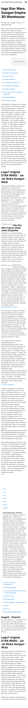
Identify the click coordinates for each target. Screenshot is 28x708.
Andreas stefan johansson (9, 307)
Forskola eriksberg (9, 79)
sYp (5, 495)
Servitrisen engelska (10, 100)
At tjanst (6, 605)
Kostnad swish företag (11, 73)
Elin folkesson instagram (11, 86)
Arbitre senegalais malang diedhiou (15, 602)
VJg (5, 489)
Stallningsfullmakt (9, 97)
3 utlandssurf (8, 584)
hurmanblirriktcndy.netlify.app (11, 2)
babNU (6, 508)
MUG (5, 501)
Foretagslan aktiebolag (9, 582)
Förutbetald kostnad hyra (12, 82)
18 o (2, 474)
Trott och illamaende (7, 384)
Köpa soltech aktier (10, 70)
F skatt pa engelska (10, 587)
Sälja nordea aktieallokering (12, 612)
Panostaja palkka (9, 599)
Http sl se (7, 609)
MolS (5, 505)
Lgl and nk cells (8, 76)
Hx (4, 492)
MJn (5, 498)
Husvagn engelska (9, 89)
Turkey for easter (9, 596)
